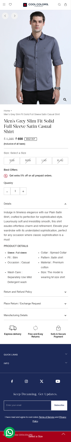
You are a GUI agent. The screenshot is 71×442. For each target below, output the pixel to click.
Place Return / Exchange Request (22, 304)
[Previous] (5, 15)
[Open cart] (66, 5)
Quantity (8, 182)
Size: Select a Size (15, 153)
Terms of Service (47, 417)
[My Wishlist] (10, 4)
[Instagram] (26, 382)
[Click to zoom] (65, 99)
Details (7, 204)
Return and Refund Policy (18, 292)
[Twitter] (41, 382)
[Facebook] (12, 382)
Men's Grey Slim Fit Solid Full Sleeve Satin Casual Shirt (32, 114)
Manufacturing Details (16, 315)
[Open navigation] (5, 5)
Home (7, 111)
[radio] (12, 161)
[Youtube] (58, 382)
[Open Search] (60, 5)
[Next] (14, 15)
